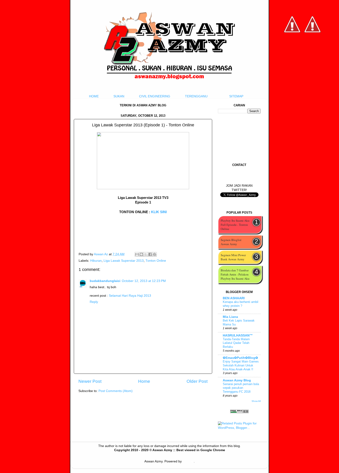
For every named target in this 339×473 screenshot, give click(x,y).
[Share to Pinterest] (154, 254)
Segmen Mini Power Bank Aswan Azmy (233, 257)
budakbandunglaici (105, 281)
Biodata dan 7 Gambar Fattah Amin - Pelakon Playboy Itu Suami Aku (235, 274)
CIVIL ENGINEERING (154, 96)
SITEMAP (236, 96)
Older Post (197, 381)
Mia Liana (230, 317)
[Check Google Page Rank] (239, 412)
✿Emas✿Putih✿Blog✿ (240, 358)
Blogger (188, 461)
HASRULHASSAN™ (238, 335)
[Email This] (137, 254)
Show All (256, 401)
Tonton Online (156, 260)
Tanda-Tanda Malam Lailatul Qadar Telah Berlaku (236, 342)
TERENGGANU (196, 96)
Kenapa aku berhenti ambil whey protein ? (240, 304)
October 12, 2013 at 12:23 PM (144, 281)
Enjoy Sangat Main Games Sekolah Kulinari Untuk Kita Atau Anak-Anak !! (241, 365)
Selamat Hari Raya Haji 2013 (130, 295)
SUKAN (118, 96)
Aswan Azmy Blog (237, 380)
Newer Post (89, 381)
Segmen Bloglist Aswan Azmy (231, 242)
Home (144, 381)
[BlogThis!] (141, 254)
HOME (94, 96)
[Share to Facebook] (150, 254)
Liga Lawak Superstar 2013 (124, 260)
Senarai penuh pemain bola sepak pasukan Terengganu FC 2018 (241, 387)
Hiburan (96, 260)
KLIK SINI (159, 212)
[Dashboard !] (312, 46)
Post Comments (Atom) (115, 391)
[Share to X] (145, 254)
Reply (94, 302)
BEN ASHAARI (234, 298)
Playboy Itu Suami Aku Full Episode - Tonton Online (235, 224)
